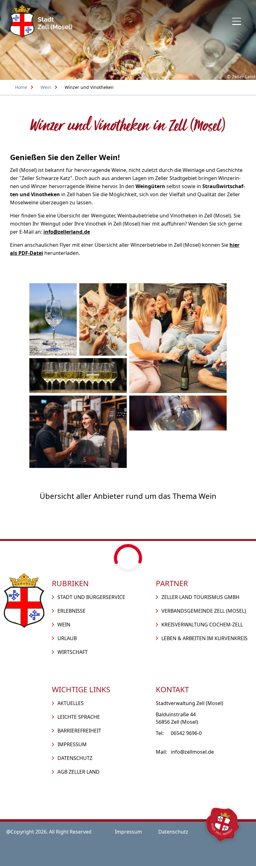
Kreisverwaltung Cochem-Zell (202, 624)
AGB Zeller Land (78, 771)
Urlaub (67, 638)
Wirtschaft (72, 652)
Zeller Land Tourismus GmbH (200, 597)
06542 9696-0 (186, 733)
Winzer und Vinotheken (89, 87)
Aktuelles (70, 703)
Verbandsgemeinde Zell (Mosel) (203, 610)
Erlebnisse (71, 610)
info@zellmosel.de (192, 751)
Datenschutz (74, 758)
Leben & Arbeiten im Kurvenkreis (204, 638)
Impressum (72, 744)
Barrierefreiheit (79, 730)
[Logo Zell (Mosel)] (41, 21)
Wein (46, 87)
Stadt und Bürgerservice (91, 597)
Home (21, 87)
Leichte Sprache (78, 716)
